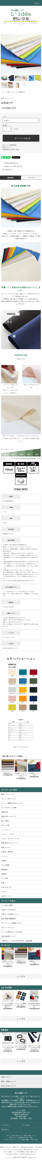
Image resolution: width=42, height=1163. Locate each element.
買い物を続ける (8, 169)
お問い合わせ (5, 1129)
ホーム (4, 92)
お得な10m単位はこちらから (10, 648)
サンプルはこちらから (9, 637)
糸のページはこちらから (21, 747)
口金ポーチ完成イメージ (10, 914)
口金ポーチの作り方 (8, 910)
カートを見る (26, 1125)
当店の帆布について (8, 936)
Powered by (9, 1158)
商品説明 (10, 178)
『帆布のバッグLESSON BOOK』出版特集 (16, 941)
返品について (6, 147)
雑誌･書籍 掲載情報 (8, 918)
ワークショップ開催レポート (11, 923)
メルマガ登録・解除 (23, 1139)
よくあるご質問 (7, 905)
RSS (32, 1139)
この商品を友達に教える (10, 163)
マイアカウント (5, 1125)
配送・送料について (29, 1135)
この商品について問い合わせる (12, 166)
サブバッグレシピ (7, 927)
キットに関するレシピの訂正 (11, 932)
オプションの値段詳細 (9, 145)
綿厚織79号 (22, 92)
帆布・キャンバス (12, 92)
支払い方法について (17, 1135)
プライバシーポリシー (10, 1139)
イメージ (31, 178)
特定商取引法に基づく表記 (10, 149)
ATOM (36, 1139)
